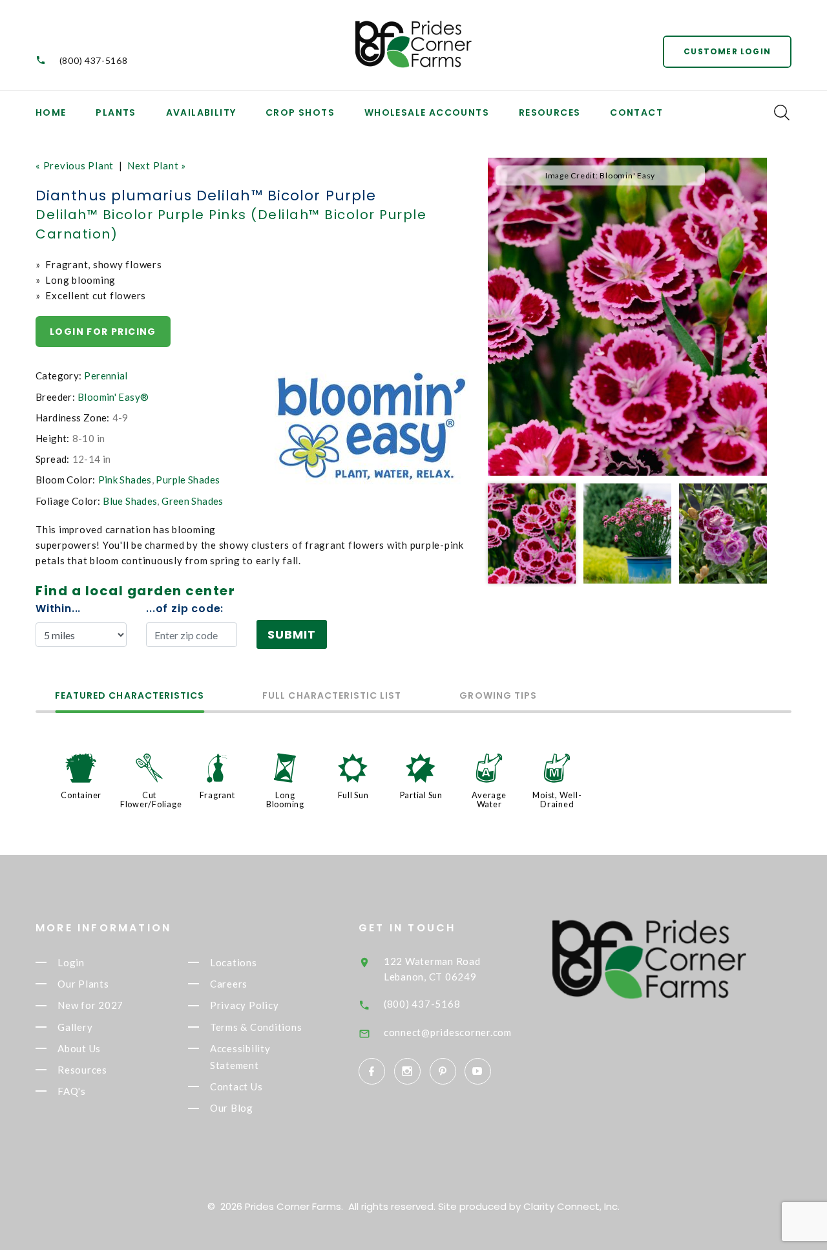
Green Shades (193, 501)
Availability (201, 112)
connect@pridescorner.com (448, 1032)
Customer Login (727, 51)
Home (51, 112)
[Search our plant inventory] (781, 112)
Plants (116, 112)
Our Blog (231, 1108)
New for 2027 (90, 1006)
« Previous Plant (75, 165)
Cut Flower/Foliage (151, 799)
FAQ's (72, 1091)
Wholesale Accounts (426, 112)
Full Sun (353, 795)
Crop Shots (300, 112)
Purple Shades (188, 479)
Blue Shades (130, 501)
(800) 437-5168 (93, 60)
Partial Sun (421, 795)
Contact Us (236, 1086)
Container (81, 795)
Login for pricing (103, 331)
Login (71, 962)
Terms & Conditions (256, 1027)
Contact (636, 112)
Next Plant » (156, 165)
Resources (550, 112)
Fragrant (217, 795)
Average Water (489, 799)
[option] (627, 317)
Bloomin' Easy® (113, 397)
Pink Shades (125, 479)
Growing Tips (498, 696)
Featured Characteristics (129, 696)
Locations (233, 962)
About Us (79, 1048)
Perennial (105, 375)
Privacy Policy (244, 1006)
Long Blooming (285, 799)
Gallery (75, 1027)
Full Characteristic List (331, 696)
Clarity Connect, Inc (570, 1206)
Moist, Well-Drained (556, 799)
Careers (228, 984)
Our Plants (83, 984)
